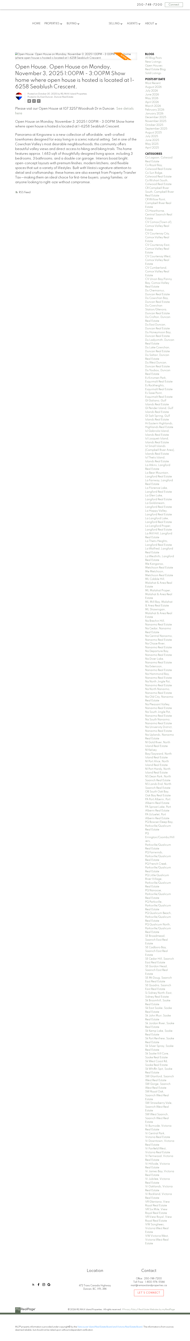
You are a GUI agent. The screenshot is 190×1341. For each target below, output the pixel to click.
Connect (174, 4)
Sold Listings (153, 73)
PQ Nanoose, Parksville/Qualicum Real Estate (158, 894)
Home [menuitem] (36, 23)
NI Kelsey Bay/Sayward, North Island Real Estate (158, 754)
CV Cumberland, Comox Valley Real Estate (157, 272)
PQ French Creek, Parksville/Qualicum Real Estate (158, 868)
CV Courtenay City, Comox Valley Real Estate (157, 237)
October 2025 (154, 125)
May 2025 (152, 144)
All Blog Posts (153, 58)
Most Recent (153, 83)
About (149, 23)
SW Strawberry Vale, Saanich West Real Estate (158, 1107)
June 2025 (152, 140)
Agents (132, 23)
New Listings (153, 62)
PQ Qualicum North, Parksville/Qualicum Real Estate (158, 928)
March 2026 (153, 106)
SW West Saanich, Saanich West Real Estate (157, 1118)
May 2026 (151, 98)
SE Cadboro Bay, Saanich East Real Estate (156, 951)
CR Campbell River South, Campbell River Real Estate (159, 192)
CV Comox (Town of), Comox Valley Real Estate (158, 226)
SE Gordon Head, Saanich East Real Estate (156, 970)
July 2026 (151, 90)
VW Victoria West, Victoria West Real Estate (157, 1240)
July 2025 (151, 136)
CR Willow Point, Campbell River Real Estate (158, 203)
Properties (51, 23)
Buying (72, 23)
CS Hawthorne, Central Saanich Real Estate (158, 215)
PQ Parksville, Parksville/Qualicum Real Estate (158, 906)
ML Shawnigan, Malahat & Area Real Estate (158, 613)
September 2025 (156, 128)
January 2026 (154, 113)
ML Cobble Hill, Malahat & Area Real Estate (158, 583)
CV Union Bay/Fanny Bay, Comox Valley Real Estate (158, 283)
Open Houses (153, 65)
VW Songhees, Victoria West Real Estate (157, 1228)
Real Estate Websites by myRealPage (156, 1310)
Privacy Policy (130, 1310)
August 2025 (153, 132)
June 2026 (152, 94)
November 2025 (155, 121)
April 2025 (152, 147)
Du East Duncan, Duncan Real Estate (55, 97)
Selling (114, 23)
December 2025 (155, 117)
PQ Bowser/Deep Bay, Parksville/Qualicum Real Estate (159, 826)
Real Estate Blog (155, 69)
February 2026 (154, 109)
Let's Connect (149, 1293)
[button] (33, 1284)
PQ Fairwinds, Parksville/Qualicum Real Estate (158, 856)
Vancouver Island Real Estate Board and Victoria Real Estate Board (109, 1327)
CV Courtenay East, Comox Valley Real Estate (157, 249)
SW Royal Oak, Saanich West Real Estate (157, 1095)
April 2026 (152, 102)
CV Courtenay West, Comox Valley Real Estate (158, 260)
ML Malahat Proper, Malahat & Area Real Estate (158, 594)
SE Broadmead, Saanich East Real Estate (156, 940)
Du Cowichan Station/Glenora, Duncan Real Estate (157, 309)
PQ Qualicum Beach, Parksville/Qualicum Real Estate (158, 917)
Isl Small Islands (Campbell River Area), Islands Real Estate (160, 450)
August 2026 (153, 87)
